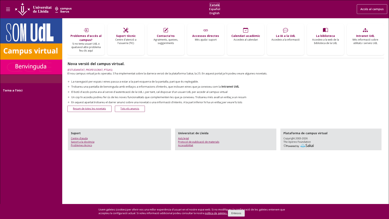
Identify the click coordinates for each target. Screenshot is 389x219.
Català (214, 5)
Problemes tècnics (81, 145)
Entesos (236, 213)
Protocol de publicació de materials (198, 142)
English (214, 13)
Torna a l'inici (12, 90)
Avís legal (183, 138)
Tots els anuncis (129, 108)
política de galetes (216, 213)
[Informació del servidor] (284, 146)
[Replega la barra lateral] (8, 9)
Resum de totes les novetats (89, 108)
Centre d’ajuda (79, 138)
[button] (372, 9)
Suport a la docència (82, 142)
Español (214, 9)
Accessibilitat (185, 145)
